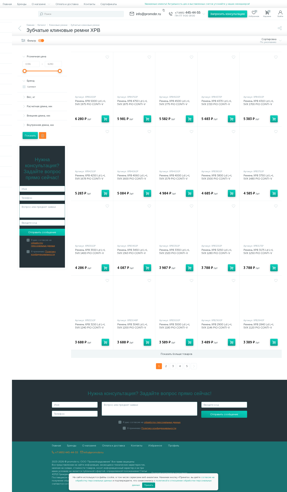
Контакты (89, 4)
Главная (7, 4)
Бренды (21, 4)
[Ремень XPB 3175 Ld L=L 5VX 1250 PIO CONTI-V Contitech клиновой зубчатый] (260, 223)
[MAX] (260, 4)
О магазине (39, 4)
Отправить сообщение (42, 232)
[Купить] (105, 118)
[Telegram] (254, 4)
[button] (227, 13)
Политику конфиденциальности (43, 253)
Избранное (155, 445)
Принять (148, 485)
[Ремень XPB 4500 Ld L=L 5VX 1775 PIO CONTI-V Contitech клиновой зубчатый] (176, 74)
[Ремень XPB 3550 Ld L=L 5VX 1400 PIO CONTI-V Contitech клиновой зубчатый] (92, 223)
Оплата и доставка (67, 4)
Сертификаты (108, 4)
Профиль (173, 445)
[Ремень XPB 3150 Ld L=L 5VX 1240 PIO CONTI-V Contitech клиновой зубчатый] (92, 297)
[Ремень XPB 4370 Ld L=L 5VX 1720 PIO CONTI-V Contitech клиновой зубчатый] (218, 74)
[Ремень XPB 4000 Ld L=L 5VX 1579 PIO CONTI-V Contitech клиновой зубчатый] (176, 148)
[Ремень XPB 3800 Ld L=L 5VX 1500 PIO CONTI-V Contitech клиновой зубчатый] (218, 148)
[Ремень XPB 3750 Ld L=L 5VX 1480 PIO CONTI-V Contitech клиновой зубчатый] (260, 148)
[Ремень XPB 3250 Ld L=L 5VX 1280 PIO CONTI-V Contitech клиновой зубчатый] (218, 223)
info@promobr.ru (93, 452)
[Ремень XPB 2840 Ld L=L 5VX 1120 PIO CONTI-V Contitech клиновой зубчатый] (260, 297)
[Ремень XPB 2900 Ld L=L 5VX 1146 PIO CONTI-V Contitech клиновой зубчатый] (218, 297)
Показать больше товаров (176, 354)
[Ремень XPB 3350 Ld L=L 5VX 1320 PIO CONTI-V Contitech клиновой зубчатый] (176, 223)
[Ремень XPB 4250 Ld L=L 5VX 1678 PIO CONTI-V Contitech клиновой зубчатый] (92, 148)
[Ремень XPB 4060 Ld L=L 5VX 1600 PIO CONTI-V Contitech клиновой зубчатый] (134, 148)
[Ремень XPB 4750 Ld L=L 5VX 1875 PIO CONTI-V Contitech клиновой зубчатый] (134, 74)
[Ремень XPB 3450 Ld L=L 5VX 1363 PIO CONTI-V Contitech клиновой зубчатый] (134, 223)
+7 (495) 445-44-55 (66, 452)
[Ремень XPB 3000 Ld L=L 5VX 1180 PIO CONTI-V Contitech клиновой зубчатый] (176, 297)
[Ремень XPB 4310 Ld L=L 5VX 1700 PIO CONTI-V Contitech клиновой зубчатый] (260, 74)
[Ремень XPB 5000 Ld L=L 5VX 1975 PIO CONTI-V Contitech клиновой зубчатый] (92, 74)
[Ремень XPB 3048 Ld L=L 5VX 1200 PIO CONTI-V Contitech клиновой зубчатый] (134, 297)
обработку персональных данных (43, 244)
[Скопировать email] (163, 10)
